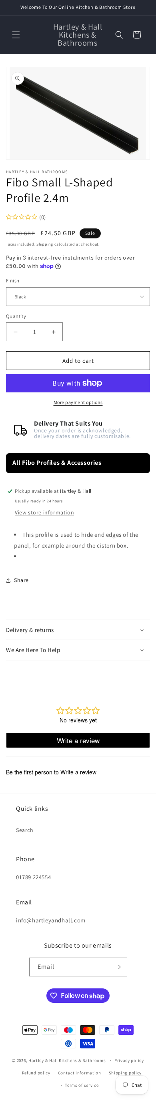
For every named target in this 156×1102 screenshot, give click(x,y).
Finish (12, 280)
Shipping (44, 244)
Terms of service (81, 1085)
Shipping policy (125, 1073)
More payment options (78, 402)
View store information (44, 512)
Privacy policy (129, 1060)
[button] (16, 35)
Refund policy (36, 1073)
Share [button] (21, 580)
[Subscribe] (118, 967)
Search (25, 830)
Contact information (79, 1073)
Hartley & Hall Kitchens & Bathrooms (67, 1060)
